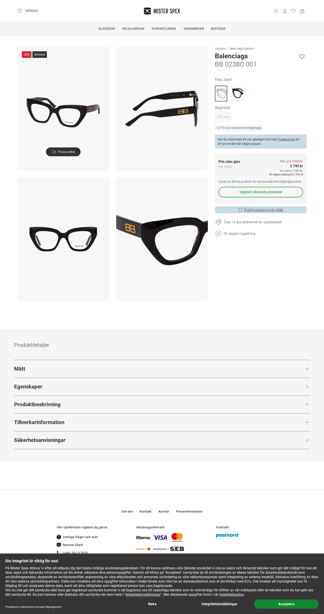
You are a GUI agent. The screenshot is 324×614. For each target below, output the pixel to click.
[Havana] (237, 93)
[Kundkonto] (284, 11)
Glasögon (106, 28)
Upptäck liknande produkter (261, 192)
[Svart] (221, 93)
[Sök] (275, 11)
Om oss (127, 511)
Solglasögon (133, 28)
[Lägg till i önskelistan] (302, 56)
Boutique (218, 28)
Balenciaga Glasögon (242, 48)
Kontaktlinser (164, 28)
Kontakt (146, 511)
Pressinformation (189, 511)
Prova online (66, 152)
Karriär (164, 511)
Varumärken (194, 28)
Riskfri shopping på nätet (263, 209)
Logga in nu (287, 139)
